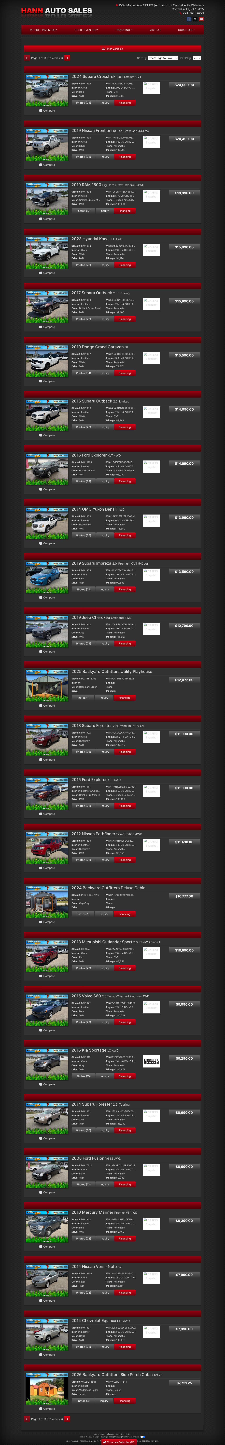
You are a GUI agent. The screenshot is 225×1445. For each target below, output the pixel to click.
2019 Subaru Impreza (109, 563)
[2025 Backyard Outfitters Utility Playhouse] (47, 685)
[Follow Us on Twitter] (195, 19)
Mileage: (111, 95)
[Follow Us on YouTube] (201, 19)
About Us (104, 1434)
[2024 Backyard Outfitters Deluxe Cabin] (47, 902)
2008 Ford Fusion (96, 1158)
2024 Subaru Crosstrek (106, 76)
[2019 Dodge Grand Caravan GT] (47, 361)
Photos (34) (83, 373)
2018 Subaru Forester (108, 725)
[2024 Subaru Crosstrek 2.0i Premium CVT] (47, 90)
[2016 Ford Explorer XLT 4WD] (47, 469)
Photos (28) (83, 265)
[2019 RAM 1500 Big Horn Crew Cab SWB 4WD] (47, 198)
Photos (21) (83, 589)
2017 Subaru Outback (100, 292)
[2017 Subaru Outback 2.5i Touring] (47, 307)
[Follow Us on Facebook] (189, 19)
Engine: (110, 87)
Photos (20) (83, 1130)
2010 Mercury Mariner (104, 1212)
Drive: (74, 95)
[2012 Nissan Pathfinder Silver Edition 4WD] (47, 847)
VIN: (108, 83)
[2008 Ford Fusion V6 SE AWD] (47, 1172)
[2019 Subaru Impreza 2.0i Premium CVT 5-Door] (47, 577)
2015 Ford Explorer (96, 779)
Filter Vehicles (114, 48)
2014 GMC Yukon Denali (98, 509)
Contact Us (113, 1434)
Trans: (109, 91)
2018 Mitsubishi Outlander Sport (116, 942)
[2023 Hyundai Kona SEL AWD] (47, 252)
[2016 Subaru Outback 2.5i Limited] (47, 415)
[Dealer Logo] (57, 12)
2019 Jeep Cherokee (101, 617)
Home (96, 1434)
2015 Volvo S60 (110, 996)
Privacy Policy (125, 1434)
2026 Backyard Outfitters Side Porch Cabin (116, 1374)
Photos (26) (83, 427)
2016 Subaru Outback (100, 401)
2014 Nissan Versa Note (96, 1266)
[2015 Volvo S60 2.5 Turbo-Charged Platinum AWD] (47, 1010)
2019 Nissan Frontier (110, 130)
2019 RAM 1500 (107, 184)
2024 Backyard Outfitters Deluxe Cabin (108, 887)
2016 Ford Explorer (96, 455)
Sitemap (117, 1437)
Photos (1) (83, 697)
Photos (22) (83, 156)
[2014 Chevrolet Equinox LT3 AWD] (47, 1334)
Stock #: (76, 83)
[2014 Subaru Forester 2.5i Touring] (47, 1118)
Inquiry (105, 102)
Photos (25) (83, 643)
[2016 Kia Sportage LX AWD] (47, 1064)
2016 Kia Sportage (95, 1050)
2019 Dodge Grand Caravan (100, 346)
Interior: (76, 87)
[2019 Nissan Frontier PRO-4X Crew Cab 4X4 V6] (47, 144)
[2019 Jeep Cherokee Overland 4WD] (47, 631)
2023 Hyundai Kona (96, 238)
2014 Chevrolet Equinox (100, 1320)
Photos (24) (83, 102)
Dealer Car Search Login (89, 1437)
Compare (49, 110)
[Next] (67, 58)
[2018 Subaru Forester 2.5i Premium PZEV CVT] (47, 739)
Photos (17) (83, 210)
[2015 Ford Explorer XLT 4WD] (47, 793)
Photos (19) (83, 1076)
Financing (125, 102)
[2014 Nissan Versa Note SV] (47, 1280)
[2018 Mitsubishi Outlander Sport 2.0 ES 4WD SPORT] (47, 956)
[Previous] (27, 58)
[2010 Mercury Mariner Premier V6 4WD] (47, 1226)
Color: (75, 91)
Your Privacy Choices (131, 1437)
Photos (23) (83, 481)
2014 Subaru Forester (100, 1104)
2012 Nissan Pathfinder (106, 833)
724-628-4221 (193, 13)
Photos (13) (83, 1184)
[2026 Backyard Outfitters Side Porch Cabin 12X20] (47, 1388)
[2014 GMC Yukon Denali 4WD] (47, 523)
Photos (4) (83, 1400)
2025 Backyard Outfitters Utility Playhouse (111, 671)
